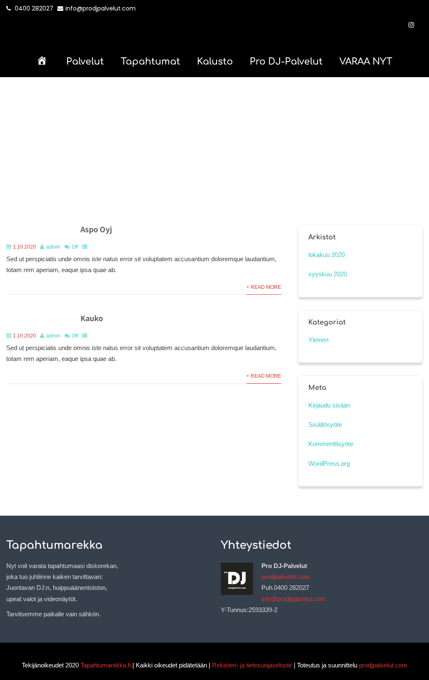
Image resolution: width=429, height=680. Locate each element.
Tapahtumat (150, 62)
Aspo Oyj (96, 229)
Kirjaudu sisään (329, 405)
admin (53, 247)
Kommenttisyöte (330, 443)
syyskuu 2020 (327, 274)
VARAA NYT (366, 62)
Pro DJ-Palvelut (286, 62)
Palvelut (85, 62)
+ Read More (263, 287)
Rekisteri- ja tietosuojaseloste (252, 665)
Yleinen (318, 339)
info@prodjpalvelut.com (100, 8)
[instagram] (411, 24)
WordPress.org (329, 463)
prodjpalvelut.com (285, 576)
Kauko (91, 318)
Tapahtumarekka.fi (105, 665)
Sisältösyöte (325, 424)
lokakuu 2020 (326, 254)
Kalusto (215, 62)
